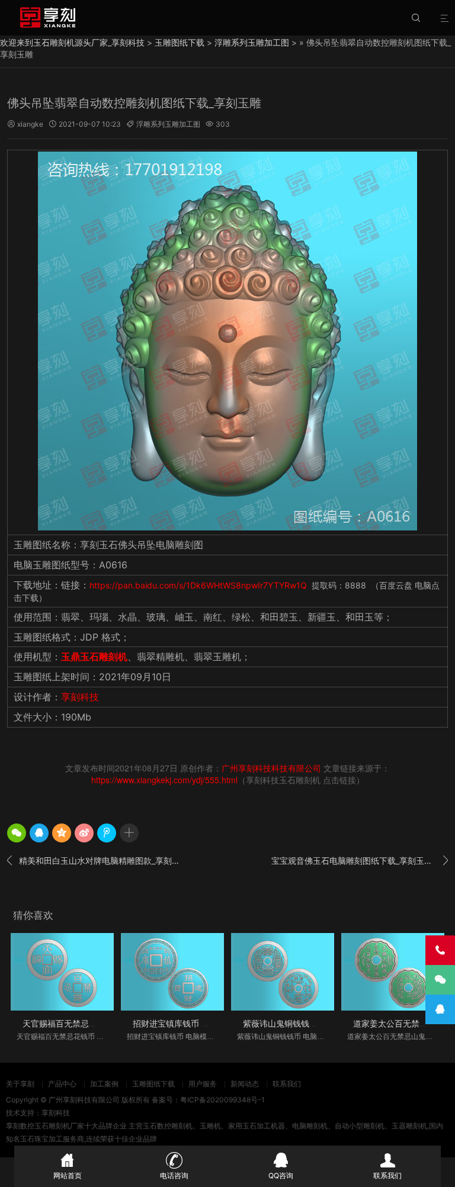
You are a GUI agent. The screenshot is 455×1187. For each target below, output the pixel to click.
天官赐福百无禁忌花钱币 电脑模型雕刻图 (98, 1023)
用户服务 (202, 1083)
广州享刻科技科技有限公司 (271, 768)
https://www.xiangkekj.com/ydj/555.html (164, 780)
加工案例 (104, 1083)
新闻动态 (244, 1083)
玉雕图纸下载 (179, 42)
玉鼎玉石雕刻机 (94, 656)
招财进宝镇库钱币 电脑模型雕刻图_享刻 (206, 1023)
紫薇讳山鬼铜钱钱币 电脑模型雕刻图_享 (316, 1023)
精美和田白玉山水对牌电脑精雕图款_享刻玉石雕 (95, 860)
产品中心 (62, 1083)
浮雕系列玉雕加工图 (251, 42)
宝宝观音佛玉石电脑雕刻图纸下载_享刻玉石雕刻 (359, 860)
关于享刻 (20, 1083)
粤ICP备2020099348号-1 (222, 1099)
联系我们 (287, 1083)
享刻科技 (80, 697)
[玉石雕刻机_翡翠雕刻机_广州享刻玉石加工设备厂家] (47, 17)
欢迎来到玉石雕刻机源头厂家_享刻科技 (72, 42)
